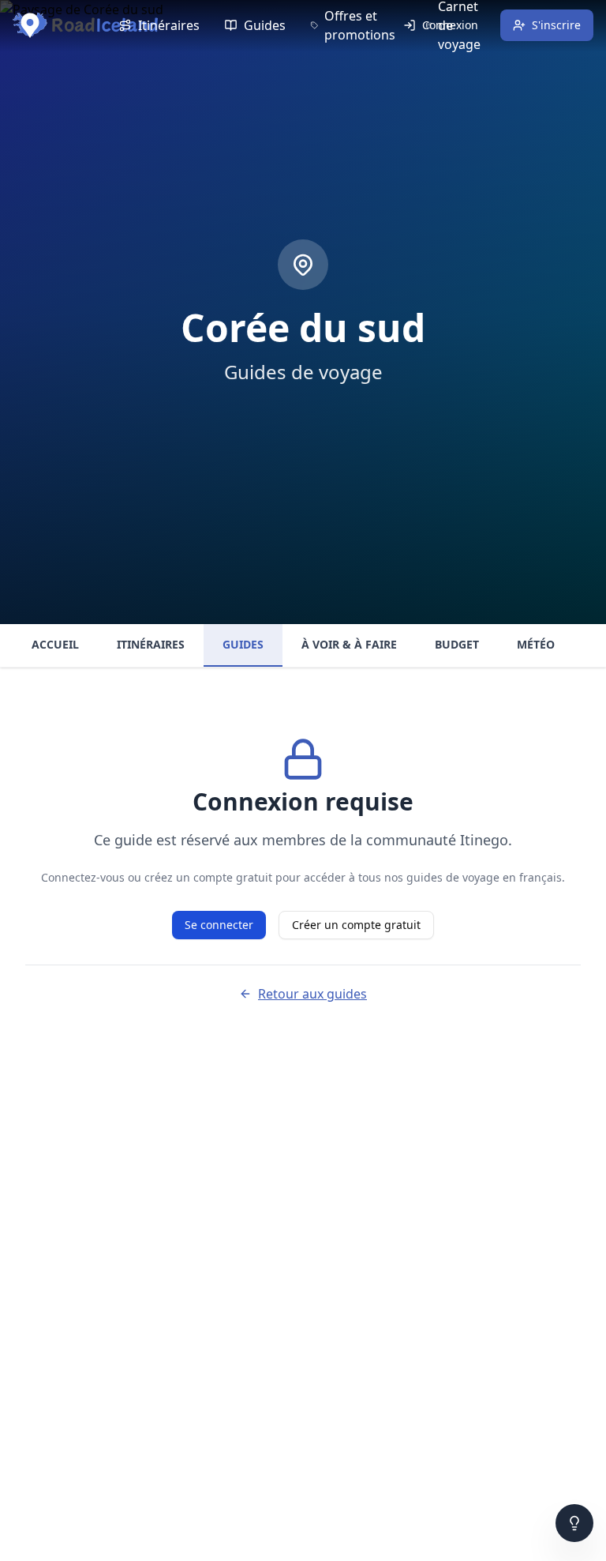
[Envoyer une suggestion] (574, 1523)
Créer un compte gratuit (356, 924)
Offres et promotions (359, 25)
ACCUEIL (55, 644)
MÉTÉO (536, 644)
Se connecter (219, 924)
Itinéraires (169, 25)
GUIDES (243, 644)
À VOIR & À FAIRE (349, 644)
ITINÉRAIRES (151, 644)
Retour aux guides (312, 993)
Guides (265, 25)
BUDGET (457, 644)
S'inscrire (556, 24)
